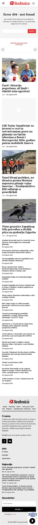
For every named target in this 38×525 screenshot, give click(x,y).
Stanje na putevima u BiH (12, 362)
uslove (13, 514)
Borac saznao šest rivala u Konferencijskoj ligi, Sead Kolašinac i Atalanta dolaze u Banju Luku (16, 269)
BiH (3, 471)
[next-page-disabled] (35, 49)
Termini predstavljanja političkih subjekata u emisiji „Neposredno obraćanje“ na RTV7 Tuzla (15, 315)
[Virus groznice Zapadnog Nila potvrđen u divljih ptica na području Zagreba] (19, 211)
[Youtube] (9, 441)
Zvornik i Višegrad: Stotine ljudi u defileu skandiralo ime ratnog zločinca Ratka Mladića (18, 354)
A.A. (3, 94)
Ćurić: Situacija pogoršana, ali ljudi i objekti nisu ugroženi (16, 88)
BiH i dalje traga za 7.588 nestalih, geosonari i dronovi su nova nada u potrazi (16, 305)
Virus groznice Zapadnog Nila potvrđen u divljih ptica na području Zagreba (19, 229)
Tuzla (4, 483)
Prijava (18, 509)
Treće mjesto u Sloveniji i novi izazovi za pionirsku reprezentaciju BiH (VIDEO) (18, 335)
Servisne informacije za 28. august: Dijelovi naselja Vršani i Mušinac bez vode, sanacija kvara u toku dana (17, 370)
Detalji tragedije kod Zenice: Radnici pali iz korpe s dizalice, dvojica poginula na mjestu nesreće (18, 287)
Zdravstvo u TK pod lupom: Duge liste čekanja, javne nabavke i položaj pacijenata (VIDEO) (17, 326)
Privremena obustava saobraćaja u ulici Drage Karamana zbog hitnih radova (18, 251)
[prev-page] (3, 49)
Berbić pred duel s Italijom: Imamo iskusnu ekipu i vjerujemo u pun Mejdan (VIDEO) (18, 344)
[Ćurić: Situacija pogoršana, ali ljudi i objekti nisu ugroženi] (19, 70)
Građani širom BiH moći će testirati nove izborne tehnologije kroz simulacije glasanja (18, 242)
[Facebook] (4, 441)
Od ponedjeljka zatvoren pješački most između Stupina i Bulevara (17, 260)
